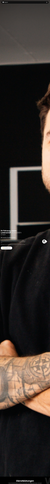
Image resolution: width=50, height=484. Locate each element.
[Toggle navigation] (47, 2)
